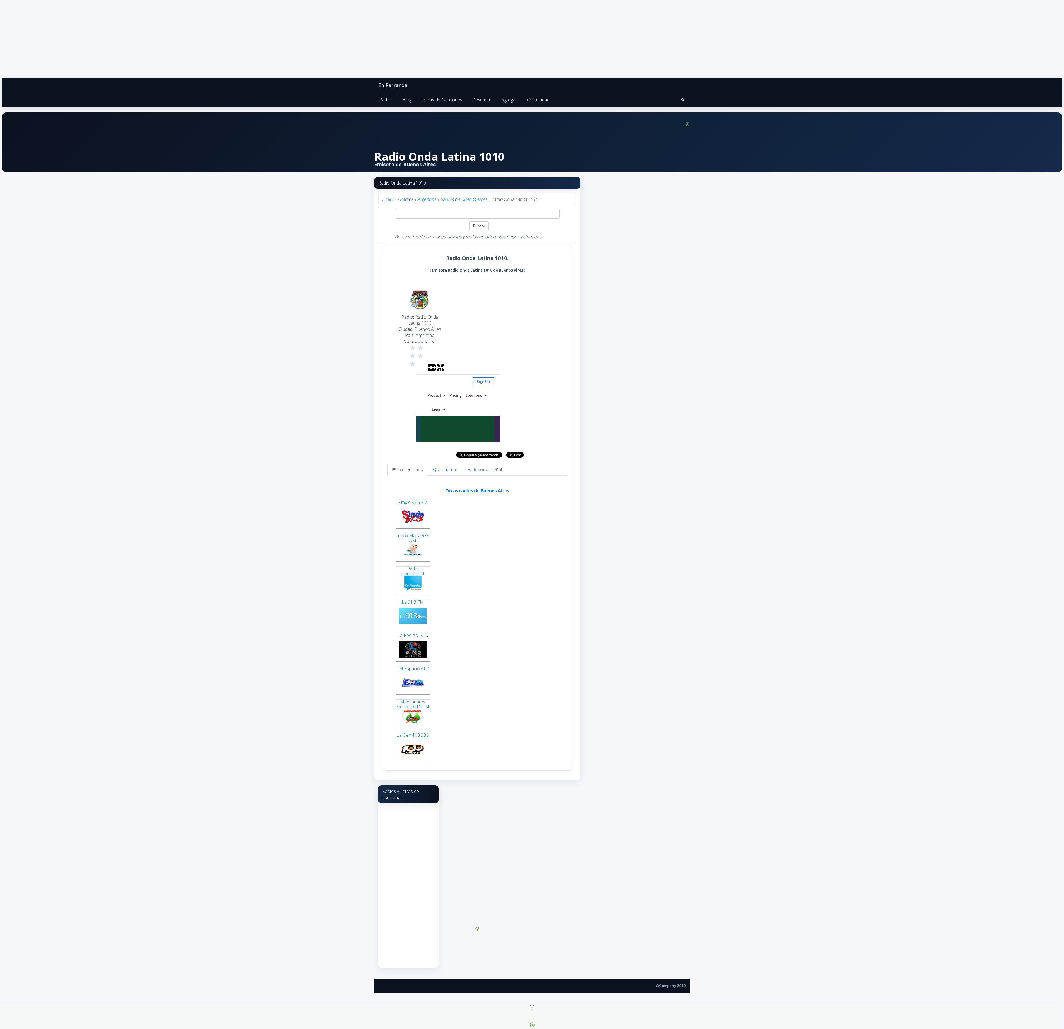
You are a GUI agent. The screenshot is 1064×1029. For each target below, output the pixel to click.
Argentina (426, 199)
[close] (532, 1007)
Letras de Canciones (441, 100)
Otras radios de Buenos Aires (477, 491)
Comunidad (538, 100)
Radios (386, 100)
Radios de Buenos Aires (463, 199)
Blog (407, 100)
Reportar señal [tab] (486, 470)
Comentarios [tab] (409, 470)
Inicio (390, 199)
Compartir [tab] (447, 470)
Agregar (509, 100)
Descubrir (482, 100)
